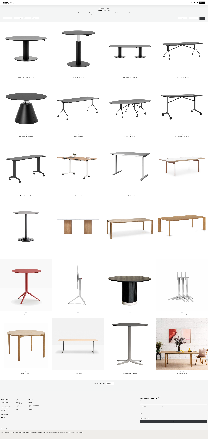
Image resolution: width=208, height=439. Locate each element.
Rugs (17, 409)
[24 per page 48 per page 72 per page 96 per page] (193, 18)
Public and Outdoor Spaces (33, 405)
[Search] (192, 2)
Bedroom (18, 402)
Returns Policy (182, 436)
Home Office (18, 408)
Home (100, 8)
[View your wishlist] (194, 2)
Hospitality (30, 403)
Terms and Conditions (170, 436)
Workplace (30, 399)
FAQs (205, 436)
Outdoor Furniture (19, 403)
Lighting (17, 405)
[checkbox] (173, 418)
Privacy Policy (194, 436)
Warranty (189, 436)
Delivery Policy (176, 436)
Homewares (18, 406)
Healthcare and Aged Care (33, 400)
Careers (186, 436)
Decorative (30, 409)
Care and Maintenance (200, 436)
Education (30, 402)
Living (17, 399)
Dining (17, 400)
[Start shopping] (197, 2)
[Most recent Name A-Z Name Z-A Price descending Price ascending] (182, 18)
